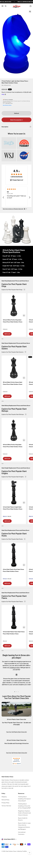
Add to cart (7, 334)
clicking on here (15, 667)
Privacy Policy (5, 802)
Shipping (4, 796)
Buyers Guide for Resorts (22, 819)
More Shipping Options (7, 105)
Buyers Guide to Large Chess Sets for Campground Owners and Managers (24, 826)
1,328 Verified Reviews (16, 176)
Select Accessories (16, 120)
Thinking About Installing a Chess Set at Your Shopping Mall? (24, 806)
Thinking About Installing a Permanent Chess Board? (24, 798)
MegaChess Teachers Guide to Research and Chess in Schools (24, 813)
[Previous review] (3, 198)
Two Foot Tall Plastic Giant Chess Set (16, 732)
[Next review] (29, 198)
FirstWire (24, 851)
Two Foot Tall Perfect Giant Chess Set (16, 752)
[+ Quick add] (24, 315)
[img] (16, 174)
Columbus (11, 99)
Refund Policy (5, 799)
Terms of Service (6, 805)
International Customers (21, 833)
